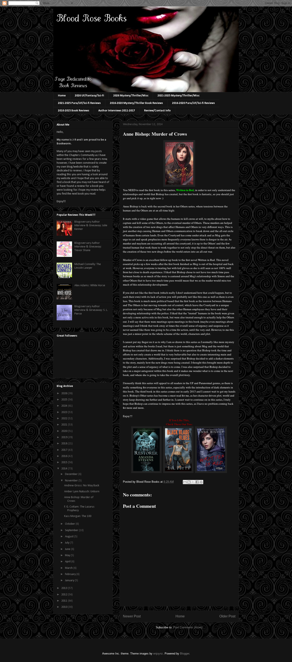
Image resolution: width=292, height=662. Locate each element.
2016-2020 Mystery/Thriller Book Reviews (136, 103)
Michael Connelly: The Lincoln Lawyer (87, 266)
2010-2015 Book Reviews (73, 110)
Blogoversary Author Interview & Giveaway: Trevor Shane (88, 246)
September (72, 530)
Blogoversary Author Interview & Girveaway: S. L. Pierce (91, 310)
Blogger (184, 653)
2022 (64, 418)
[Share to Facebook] (197, 482)
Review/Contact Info (157, 110)
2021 (64, 424)
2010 (64, 607)
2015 (64, 462)
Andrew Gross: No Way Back (81, 485)
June (68, 549)
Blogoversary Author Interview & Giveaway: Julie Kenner (90, 225)
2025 (64, 399)
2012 (64, 594)
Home (62, 95)
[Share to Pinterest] (201, 482)
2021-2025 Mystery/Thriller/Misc (178, 95)
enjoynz (158, 653)
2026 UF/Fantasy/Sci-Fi (89, 95)
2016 (64, 456)
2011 (64, 600)
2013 (64, 588)
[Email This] (185, 482)
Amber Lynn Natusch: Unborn (81, 491)
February (70, 574)
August (69, 536)
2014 (64, 468)
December (71, 474)
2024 (64, 405)
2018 (64, 443)
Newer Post (132, 616)
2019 (64, 437)
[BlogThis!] (189, 482)
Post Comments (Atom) (187, 627)
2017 (64, 450)
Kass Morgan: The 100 (77, 516)
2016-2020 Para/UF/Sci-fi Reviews (193, 103)
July (67, 542)
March (69, 568)
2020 (64, 431)
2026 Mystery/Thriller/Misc (130, 95)
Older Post (227, 616)
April (68, 561)
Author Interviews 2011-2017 (116, 110)
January (70, 580)
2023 (64, 412)
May (68, 555)
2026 (64, 393)
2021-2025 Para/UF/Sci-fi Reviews (79, 103)
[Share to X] (193, 482)
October (70, 524)
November (71, 480)
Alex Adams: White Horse (89, 285)
